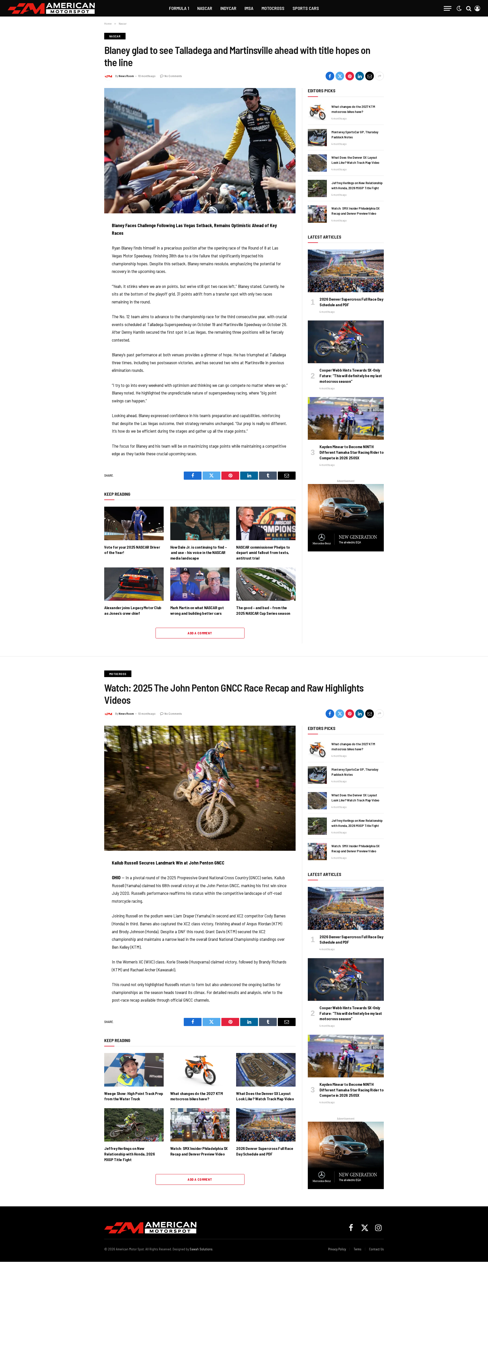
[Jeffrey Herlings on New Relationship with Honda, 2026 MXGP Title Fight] (317, 188)
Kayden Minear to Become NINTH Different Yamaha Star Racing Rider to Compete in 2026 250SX (351, 452)
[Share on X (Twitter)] (340, 76)
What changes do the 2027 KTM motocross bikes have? (353, 109)
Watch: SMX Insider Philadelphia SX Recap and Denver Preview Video (355, 210)
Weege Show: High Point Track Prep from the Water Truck (133, 1096)
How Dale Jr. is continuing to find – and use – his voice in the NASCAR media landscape (198, 553)
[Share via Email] (369, 76)
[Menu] (447, 8)
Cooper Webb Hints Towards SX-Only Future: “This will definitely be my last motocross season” (350, 376)
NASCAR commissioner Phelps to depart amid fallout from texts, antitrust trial (263, 553)
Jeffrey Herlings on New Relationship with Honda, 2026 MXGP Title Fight (356, 185)
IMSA (249, 8)
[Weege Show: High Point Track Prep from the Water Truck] (134, 1069)
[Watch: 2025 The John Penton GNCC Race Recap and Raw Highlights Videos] (200, 788)
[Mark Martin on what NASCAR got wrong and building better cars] (200, 584)
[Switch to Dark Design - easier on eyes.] (459, 8)
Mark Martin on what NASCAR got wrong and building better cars (197, 610)
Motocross (273, 8)
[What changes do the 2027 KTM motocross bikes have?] (317, 112)
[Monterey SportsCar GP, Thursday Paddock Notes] (317, 137)
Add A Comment (200, 633)
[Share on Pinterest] (349, 76)
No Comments (173, 76)
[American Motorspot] (51, 8)
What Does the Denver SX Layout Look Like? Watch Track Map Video (355, 160)
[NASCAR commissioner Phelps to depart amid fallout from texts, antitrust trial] (266, 523)
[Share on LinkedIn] (359, 76)
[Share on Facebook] (330, 76)
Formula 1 (179, 8)
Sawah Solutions (201, 1249)
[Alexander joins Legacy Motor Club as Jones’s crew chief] (134, 584)
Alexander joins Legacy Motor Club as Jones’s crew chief (132, 610)
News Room (126, 76)
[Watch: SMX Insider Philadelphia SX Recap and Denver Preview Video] (317, 214)
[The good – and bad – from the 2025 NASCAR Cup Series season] (266, 584)
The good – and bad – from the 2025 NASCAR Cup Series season (263, 610)
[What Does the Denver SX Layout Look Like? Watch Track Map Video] (317, 163)
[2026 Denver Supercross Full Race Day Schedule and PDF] (346, 271)
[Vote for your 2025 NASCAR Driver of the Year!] (134, 523)
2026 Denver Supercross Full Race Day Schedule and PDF (351, 302)
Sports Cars (306, 8)
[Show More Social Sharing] (379, 76)
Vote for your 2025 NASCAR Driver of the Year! (132, 550)
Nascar (204, 8)
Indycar (228, 8)
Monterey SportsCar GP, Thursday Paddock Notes (354, 134)
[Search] (468, 8)
